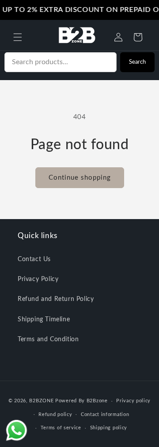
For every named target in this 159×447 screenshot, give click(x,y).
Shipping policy (109, 427)
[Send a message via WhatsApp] (16, 430)
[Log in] (118, 37)
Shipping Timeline (44, 319)
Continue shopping (80, 177)
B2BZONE (41, 400)
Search (137, 62)
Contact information (105, 414)
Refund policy (55, 414)
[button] (17, 37)
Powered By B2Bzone (81, 400)
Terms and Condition (48, 339)
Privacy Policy (38, 279)
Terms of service (61, 427)
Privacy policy (133, 400)
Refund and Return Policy (56, 299)
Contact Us (34, 259)
